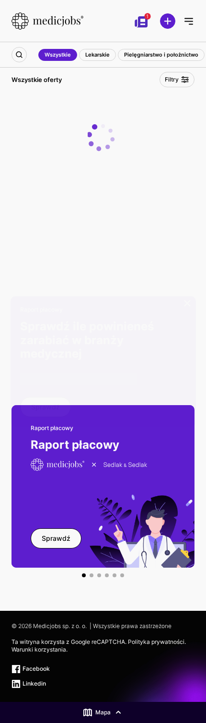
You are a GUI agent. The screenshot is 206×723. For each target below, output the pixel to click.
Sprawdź (45, 407)
